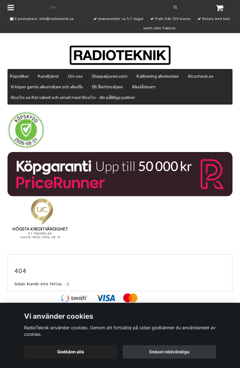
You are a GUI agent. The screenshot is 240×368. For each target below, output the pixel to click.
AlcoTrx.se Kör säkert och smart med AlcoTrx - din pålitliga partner (73, 97)
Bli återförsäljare (107, 87)
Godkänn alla (70, 351)
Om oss (75, 76)
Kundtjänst (48, 76)
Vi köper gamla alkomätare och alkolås (47, 87)
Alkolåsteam (144, 87)
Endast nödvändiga (169, 351)
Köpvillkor (19, 76)
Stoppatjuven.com (110, 76)
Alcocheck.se (200, 76)
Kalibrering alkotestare (158, 76)
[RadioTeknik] (120, 55)
